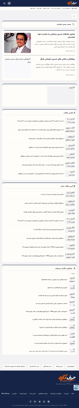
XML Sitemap (5, 394)
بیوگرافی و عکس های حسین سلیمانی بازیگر (57, 59)
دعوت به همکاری (43, 394)
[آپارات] (48, 401)
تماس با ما (32, 394)
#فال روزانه (38, 8)
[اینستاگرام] (35, 401)
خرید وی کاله (59, 366)
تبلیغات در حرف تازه (56, 394)
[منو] (9, 3)
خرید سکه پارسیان (34, 366)
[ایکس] (44, 401)
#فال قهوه (32, 8)
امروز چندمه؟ (23, 394)
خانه (74, 16)
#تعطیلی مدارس (66, 8)
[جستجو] (4, 3)
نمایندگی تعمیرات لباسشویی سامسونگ (15, 366)
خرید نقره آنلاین (47, 366)
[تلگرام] (39, 401)
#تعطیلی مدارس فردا (56, 8)
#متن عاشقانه (46, 8)
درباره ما (66, 394)
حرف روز (14, 394)
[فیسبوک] (30, 401)
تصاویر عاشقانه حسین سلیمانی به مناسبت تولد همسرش (56, 36)
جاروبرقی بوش (70, 366)
